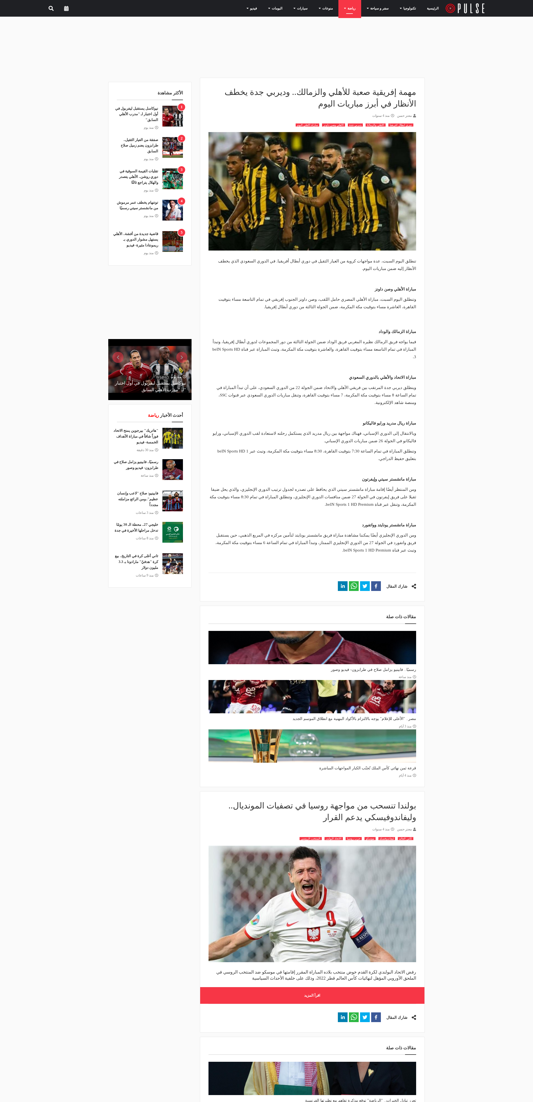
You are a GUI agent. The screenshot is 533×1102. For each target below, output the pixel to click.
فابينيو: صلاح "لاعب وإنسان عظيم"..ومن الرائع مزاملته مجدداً (137, 499)
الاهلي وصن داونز (333, 125)
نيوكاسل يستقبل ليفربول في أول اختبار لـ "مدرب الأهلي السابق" (136, 114)
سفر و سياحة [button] (381, 8)
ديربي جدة (355, 125)
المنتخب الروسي (310, 838)
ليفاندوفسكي (387, 838)
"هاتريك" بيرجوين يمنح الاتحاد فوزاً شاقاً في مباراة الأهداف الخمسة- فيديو (136, 436)
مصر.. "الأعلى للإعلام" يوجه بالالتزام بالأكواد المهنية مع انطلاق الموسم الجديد (354, 719)
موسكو (370, 838)
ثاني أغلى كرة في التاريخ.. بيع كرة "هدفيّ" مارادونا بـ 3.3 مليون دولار (136, 562)
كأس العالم (405, 838)
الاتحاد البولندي (333, 838)
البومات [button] (289, 8)
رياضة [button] (356, 8)
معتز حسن (404, 116)
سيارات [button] (311, 8)
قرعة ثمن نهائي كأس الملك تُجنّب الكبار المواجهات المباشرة (367, 768)
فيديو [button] (267, 8)
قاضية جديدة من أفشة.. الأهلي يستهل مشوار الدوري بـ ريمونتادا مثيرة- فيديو (135, 239)
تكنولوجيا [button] (408, 8)
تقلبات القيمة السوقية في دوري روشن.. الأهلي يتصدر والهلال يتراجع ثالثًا (138, 177)
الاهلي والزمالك (375, 125)
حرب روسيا (353, 838)
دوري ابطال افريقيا (401, 125)
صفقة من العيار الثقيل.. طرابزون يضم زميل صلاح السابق (139, 145)
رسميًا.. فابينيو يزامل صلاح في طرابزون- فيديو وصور (373, 670)
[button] (376, 586)
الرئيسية (434, 8)
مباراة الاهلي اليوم (307, 125)
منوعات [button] (334, 8)
